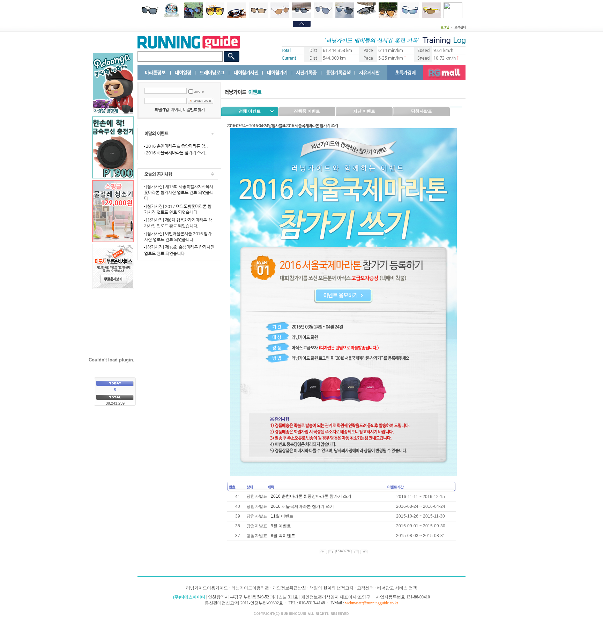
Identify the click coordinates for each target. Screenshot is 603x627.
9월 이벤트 (281, 525)
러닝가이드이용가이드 (207, 588)
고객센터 (365, 588)
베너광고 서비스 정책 (397, 588)
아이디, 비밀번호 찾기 (187, 109)
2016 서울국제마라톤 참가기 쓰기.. (176, 152)
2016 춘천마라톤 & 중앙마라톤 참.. (176, 146)
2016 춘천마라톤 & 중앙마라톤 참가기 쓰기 (311, 496)
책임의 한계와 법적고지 (331, 588)
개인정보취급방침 (289, 588)
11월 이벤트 (282, 516)
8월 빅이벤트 (283, 535)
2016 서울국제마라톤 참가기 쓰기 (302, 506)
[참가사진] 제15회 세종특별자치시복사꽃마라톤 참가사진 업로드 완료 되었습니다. (179, 192)
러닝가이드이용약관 (250, 588)
